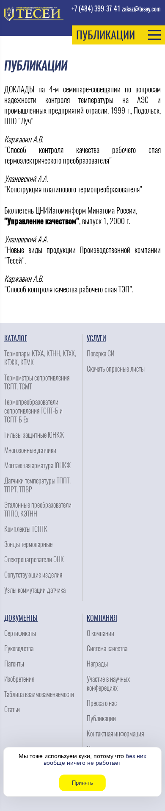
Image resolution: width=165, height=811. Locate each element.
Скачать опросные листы (116, 368)
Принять (82, 783)
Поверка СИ (100, 353)
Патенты (14, 663)
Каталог (15, 338)
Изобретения (19, 679)
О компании (100, 633)
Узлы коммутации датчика (35, 590)
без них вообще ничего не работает (95, 759)
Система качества (107, 648)
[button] (118, 34)
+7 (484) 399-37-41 (96, 8)
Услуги (96, 338)
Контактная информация (115, 733)
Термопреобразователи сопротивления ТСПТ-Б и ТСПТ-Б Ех (33, 410)
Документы (21, 618)
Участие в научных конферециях (108, 683)
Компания (102, 618)
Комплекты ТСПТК (25, 529)
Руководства (18, 648)
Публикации (101, 718)
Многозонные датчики (30, 450)
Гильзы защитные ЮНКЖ (34, 434)
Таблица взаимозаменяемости (39, 694)
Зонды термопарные (28, 544)
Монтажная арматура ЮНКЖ (37, 465)
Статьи (12, 709)
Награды (97, 663)
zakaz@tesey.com (141, 9)
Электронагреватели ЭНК (34, 559)
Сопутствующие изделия (33, 574)
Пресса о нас (102, 703)
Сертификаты (20, 633)
